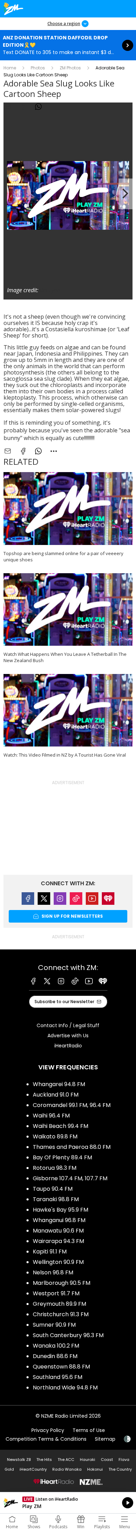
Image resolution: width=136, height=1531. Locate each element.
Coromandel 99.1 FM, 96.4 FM (72, 1105)
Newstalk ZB (19, 1459)
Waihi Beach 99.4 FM (60, 1126)
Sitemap (105, 1438)
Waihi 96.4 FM (51, 1116)
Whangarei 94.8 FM (59, 1084)
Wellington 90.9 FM (58, 1262)
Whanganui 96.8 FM (59, 1220)
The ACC (66, 1459)
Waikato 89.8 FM (55, 1136)
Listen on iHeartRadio (68, 1502)
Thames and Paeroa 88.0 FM (72, 1147)
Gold (9, 1469)
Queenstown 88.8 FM (61, 1367)
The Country (120, 1469)
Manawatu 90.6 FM (58, 1231)
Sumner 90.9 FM (54, 1325)
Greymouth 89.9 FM (59, 1304)
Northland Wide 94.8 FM (65, 1388)
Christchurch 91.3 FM (61, 1314)
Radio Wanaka (67, 1469)
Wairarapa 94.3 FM (58, 1241)
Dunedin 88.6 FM (55, 1356)
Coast (107, 1459)
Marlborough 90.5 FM (61, 1283)
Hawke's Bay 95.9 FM (60, 1210)
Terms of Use (89, 1430)
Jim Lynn (50, 290)
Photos (38, 68)
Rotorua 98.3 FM (54, 1168)
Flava (124, 1459)
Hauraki (87, 1459)
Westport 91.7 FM (56, 1293)
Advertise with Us (68, 1035)
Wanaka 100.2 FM (56, 1346)
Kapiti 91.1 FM (50, 1252)
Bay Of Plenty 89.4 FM (62, 1157)
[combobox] (54, 107)
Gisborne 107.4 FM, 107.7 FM (70, 1178)
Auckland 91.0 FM (55, 1095)
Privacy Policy (47, 1430)
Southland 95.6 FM (57, 1377)
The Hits (44, 1459)
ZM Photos (70, 68)
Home (9, 68)
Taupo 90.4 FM (53, 1189)
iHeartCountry (33, 1469)
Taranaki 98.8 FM (56, 1199)
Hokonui (95, 1469)
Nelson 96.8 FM (53, 1272)
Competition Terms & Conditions (46, 1438)
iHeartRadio (68, 1045)
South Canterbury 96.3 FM (68, 1335)
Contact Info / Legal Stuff (68, 1025)
